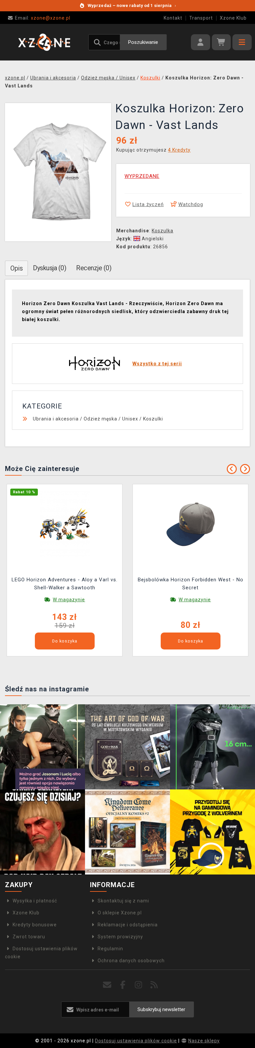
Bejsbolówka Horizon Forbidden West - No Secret (190, 584)
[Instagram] (138, 985)
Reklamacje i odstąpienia (128, 924)
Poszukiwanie (143, 42)
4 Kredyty (179, 150)
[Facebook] (123, 985)
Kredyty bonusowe (35, 924)
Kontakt (173, 18)
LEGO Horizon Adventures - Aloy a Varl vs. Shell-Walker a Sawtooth (65, 584)
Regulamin (110, 948)
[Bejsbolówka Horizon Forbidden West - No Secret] (190, 523)
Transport (201, 18)
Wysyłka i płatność (35, 900)
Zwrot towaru (29, 936)
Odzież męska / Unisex (111, 418)
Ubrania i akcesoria (56, 418)
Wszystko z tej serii (157, 363)
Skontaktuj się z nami (123, 900)
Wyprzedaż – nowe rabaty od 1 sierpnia (132, 5)
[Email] (107, 985)
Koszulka (162, 230)
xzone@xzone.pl (42, 18)
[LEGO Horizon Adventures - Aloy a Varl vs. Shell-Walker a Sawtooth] (65, 523)
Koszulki (153, 418)
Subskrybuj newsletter (161, 1009)
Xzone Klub (233, 18)
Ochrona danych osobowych (131, 960)
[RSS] (154, 985)
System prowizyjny (120, 936)
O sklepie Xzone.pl (120, 912)
